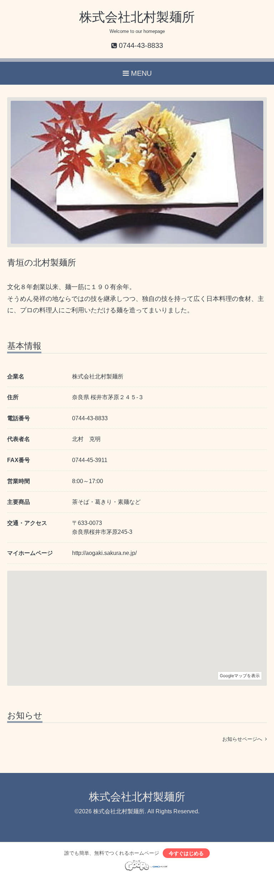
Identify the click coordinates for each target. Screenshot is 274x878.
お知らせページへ (243, 739)
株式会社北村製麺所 (137, 17)
